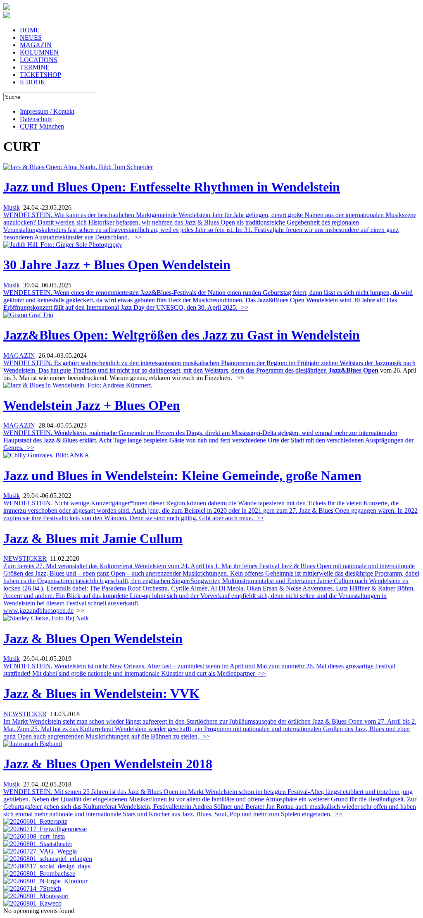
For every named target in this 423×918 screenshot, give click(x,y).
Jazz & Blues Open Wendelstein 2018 (107, 763)
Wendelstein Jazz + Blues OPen (91, 405)
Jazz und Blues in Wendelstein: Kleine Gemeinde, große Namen (182, 475)
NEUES (31, 37)
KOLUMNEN (39, 52)
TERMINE (35, 67)
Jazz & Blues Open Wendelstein (93, 638)
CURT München (42, 126)
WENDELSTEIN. (208, 300)
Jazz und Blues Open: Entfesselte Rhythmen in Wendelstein (171, 186)
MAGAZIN (36, 44)
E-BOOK (32, 82)
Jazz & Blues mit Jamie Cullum (93, 538)
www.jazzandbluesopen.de (38, 610)
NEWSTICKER (25, 558)
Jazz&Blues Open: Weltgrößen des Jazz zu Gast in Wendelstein (181, 335)
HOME (30, 29)
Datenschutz (36, 118)
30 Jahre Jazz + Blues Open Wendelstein (117, 264)
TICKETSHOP (40, 74)
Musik (11, 207)
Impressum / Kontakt (47, 111)
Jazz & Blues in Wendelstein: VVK (101, 693)
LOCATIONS (38, 59)
